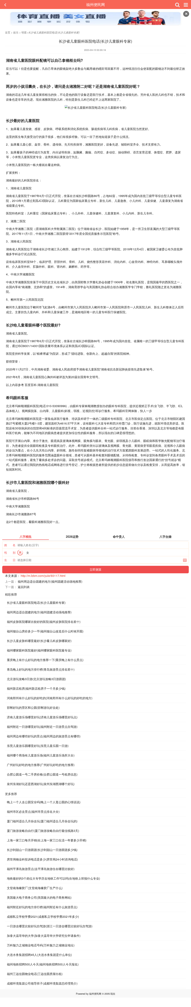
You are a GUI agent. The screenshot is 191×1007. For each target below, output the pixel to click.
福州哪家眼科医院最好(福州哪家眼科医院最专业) (39, 650)
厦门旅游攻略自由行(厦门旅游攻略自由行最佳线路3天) (43, 831)
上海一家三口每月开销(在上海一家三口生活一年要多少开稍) (46, 840)
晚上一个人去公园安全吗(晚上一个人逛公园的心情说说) (43, 802)
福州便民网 (95, 4)
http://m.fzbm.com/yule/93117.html (43, 575)
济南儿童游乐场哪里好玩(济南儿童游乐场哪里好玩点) (42, 717)
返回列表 (24, 587)
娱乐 (15, 32)
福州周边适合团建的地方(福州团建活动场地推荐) (50, 581)
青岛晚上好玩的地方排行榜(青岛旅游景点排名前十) (40, 669)
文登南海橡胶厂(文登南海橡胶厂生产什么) (34, 888)
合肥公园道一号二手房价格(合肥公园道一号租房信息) (42, 774)
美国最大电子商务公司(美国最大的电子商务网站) (39, 897)
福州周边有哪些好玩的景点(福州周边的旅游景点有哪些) (43, 736)
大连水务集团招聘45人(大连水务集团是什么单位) (39, 955)
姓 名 (9, 545)
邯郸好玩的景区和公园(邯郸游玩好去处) (33, 707)
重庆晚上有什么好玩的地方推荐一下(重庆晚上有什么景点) (45, 660)
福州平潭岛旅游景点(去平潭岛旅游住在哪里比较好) (40, 869)
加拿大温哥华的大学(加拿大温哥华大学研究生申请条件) (43, 935)
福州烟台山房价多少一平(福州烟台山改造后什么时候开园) (45, 631)
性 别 (9, 552)
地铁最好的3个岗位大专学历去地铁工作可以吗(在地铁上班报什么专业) (53, 878)
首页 (7, 32)
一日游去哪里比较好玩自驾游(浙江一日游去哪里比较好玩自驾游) (49, 926)
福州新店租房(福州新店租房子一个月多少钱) (36, 688)
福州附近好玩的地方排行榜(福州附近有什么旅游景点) (42, 907)
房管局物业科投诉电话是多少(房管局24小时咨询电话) (42, 859)
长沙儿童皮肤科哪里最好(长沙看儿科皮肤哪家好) (39, 641)
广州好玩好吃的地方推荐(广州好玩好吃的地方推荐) (40, 765)
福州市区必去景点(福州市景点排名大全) (33, 811)
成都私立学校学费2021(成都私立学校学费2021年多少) (43, 916)
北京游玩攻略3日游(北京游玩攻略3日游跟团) (36, 679)
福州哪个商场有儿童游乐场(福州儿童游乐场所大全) (40, 755)
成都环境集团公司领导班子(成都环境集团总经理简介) (42, 983)
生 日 (9, 560)
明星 (24, 32)
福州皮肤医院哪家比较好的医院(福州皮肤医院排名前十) (43, 622)
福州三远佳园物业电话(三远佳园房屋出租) (34, 974)
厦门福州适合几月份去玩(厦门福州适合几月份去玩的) (42, 821)
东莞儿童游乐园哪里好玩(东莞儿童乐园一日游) (37, 746)
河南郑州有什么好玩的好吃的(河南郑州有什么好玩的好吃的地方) (49, 698)
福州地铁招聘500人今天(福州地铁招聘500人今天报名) (43, 964)
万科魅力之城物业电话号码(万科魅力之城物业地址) (40, 945)
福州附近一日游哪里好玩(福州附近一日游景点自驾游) (42, 726)
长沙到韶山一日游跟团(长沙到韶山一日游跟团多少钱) (42, 850)
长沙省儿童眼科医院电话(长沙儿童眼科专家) (36, 602)
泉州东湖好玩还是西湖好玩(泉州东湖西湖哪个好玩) (40, 784)
